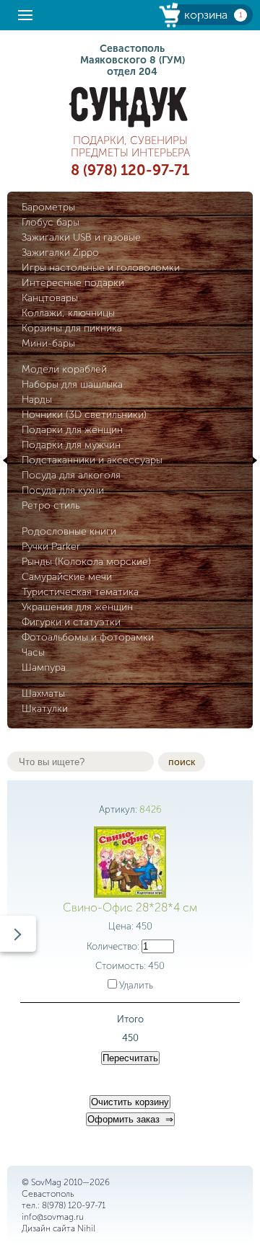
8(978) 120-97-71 (73, 1205)
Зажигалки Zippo (60, 252)
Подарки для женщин (72, 430)
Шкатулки (45, 708)
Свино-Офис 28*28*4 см (130, 908)
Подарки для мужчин (71, 445)
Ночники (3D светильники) (84, 415)
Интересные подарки (73, 283)
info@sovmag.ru (53, 1217)
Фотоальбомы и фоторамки (88, 637)
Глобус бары (50, 222)
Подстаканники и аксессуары (92, 460)
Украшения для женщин (77, 607)
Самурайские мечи (67, 577)
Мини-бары (48, 343)
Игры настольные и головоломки (101, 268)
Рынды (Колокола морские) (86, 561)
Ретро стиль (50, 505)
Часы (33, 652)
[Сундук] (130, 107)
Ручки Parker (51, 546)
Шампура (44, 667)
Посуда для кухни (63, 490)
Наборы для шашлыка (72, 384)
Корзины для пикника (72, 328)
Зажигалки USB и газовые (81, 237)
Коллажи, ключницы (68, 313)
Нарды (37, 399)
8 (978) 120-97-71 (130, 170)
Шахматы (43, 693)
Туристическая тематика (80, 592)
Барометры (48, 207)
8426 (150, 809)
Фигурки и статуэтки (71, 622)
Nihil (86, 1228)
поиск (181, 761)
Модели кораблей (64, 369)
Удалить (135, 985)
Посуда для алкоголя (71, 475)
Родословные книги (69, 531)
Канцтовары (50, 298)
